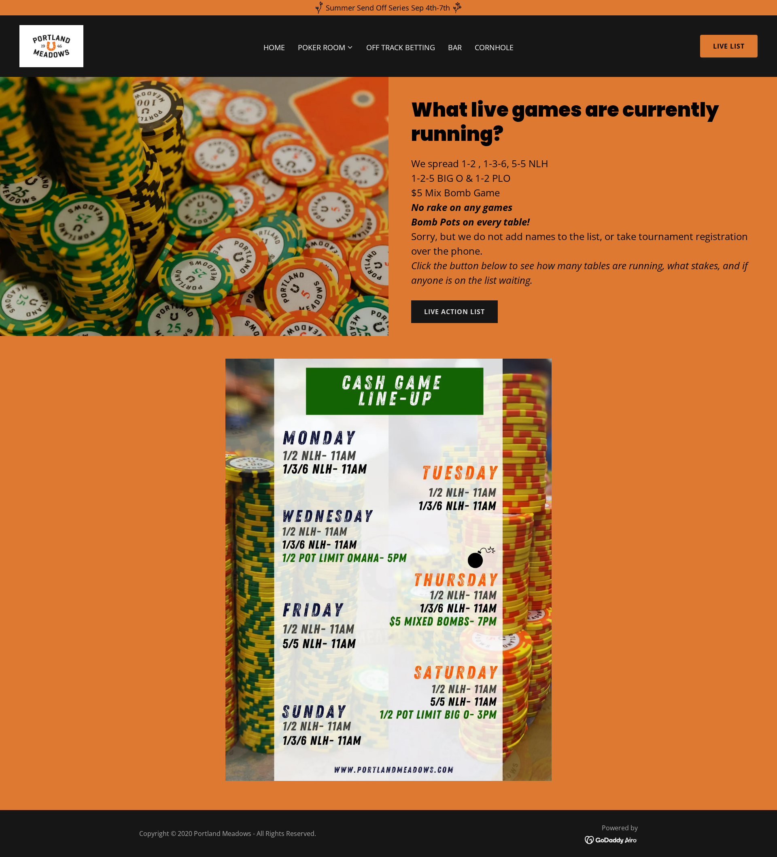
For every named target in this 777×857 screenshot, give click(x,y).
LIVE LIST (729, 46)
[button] (325, 47)
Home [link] (274, 47)
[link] (51, 45)
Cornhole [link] (494, 47)
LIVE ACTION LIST (454, 311)
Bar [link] (455, 47)
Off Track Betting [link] (400, 47)
